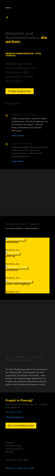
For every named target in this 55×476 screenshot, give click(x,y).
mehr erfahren (18, 135)
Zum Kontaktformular (21, 425)
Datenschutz (22, 468)
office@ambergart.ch (15, 417)
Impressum (10, 468)
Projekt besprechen (19, 91)
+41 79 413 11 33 (13, 412)
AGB (32, 468)
